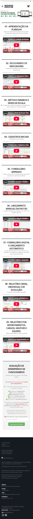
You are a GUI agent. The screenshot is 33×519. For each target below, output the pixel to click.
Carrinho (4, 444)
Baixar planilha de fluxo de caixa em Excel (12, 475)
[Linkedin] (30, 1)
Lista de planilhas (6, 442)
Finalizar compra (6, 446)
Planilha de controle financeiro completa (11, 476)
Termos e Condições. (7, 453)
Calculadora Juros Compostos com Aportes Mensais (14, 466)
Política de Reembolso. (7, 452)
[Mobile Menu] (3, 6)
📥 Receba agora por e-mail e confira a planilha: (16, 416)
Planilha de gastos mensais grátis (10, 478)
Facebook (3, 515)
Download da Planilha (16, 424)
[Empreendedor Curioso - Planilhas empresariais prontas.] (8, 6)
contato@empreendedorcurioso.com (11, 494)
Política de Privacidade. (7, 450)
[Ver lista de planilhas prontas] (16, 14)
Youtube (6, 515)
